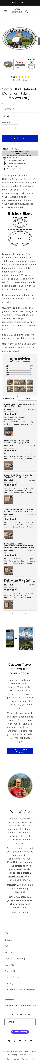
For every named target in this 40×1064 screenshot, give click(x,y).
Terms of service (29, 1059)
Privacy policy (13, 1059)
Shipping (8, 983)
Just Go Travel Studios (19, 1051)
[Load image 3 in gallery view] (32, 64)
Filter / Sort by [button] (25, 398)
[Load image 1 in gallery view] (8, 64)
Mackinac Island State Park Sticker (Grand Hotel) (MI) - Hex (19, 581)
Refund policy (26, 1055)
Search (8, 940)
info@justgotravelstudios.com (20, 1005)
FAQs (7, 946)
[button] (6, 12)
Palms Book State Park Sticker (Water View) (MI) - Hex (18, 476)
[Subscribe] (32, 1022)
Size (4, 103)
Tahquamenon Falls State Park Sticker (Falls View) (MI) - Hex (19, 510)
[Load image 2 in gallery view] (20, 64)
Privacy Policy (11, 977)
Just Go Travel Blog (14, 958)
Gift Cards (9, 952)
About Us (9, 965)
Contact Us (10, 971)
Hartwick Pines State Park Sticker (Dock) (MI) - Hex (16, 442)
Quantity (6, 122)
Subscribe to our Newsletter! (19, 989)
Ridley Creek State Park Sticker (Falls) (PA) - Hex (19, 405)
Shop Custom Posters (20, 751)
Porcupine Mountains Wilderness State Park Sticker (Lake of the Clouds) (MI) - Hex (19, 546)
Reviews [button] (9, 398)
